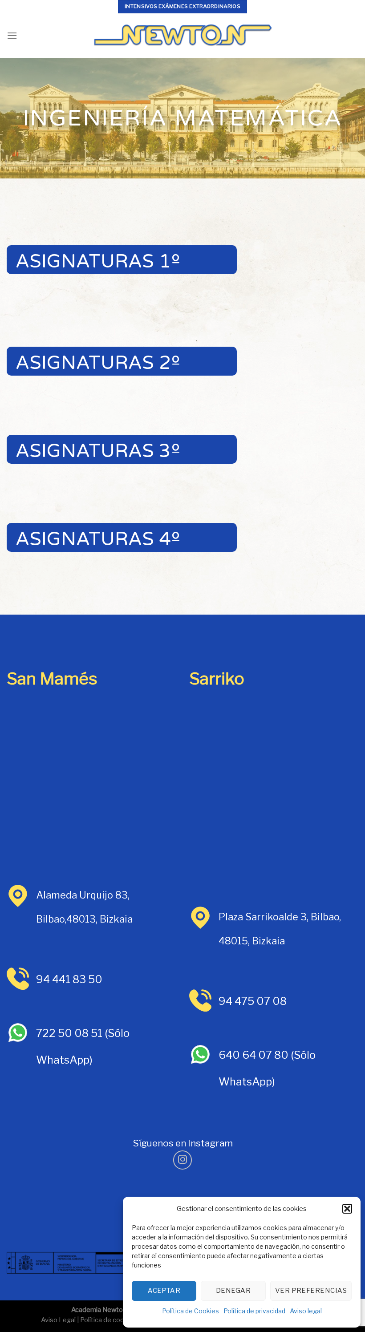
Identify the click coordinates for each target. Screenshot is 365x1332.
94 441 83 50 (69, 979)
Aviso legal (306, 1311)
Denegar (233, 1291)
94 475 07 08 (253, 1001)
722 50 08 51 (70, 1033)
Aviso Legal (58, 1320)
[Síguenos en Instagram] (182, 1160)
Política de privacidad (254, 1311)
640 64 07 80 (253, 1055)
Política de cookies (108, 1320)
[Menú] (12, 35)
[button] (347, 1208)
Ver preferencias (311, 1291)
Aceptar (164, 1291)
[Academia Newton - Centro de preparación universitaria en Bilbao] (182, 35)
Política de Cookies (190, 1311)
